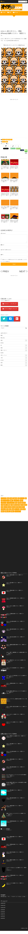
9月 (10, 509)
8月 (2, 507)
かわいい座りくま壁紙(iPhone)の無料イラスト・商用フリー (5, 207)
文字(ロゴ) (3, 509)
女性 (24, 509)
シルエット (16, 500)
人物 (1, 357)
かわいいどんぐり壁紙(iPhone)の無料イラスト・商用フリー (5, 180)
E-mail (3, 249)
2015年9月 (3, 909)
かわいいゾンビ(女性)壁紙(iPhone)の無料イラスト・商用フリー (14, 180)
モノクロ (22, 498)
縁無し (11, 500)
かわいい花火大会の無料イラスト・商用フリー (15, 636)
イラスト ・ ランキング (10, 303)
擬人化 (13, 507)
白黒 (11, 498)
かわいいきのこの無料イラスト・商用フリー (15, 605)
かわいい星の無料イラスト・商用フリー (14, 582)
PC (16, 502)
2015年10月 (3, 907)
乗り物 (2, 342)
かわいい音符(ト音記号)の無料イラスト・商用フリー (16, 706)
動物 (6, 139)
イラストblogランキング (10, 308)
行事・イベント (4, 355)
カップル (17, 509)
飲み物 (2, 352)
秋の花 (9, 507)
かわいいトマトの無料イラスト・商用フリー (15, 722)
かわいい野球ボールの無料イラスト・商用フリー (16, 735)
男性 (21, 509)
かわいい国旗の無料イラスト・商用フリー (14, 590)
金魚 (13, 509)
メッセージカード (10, 502)
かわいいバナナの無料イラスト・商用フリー (15, 883)
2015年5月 (3, 918)
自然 (1, 362)
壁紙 (9, 139)
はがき (21, 500)
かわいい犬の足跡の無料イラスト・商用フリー (15, 621)
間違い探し (3, 337)
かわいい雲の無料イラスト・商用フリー (14, 790)
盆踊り (12, 511)
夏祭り (15, 504)
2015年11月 (3, 905)
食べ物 (2, 360)
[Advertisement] (11, 109)
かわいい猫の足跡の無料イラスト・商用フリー (15, 797)
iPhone (3, 139)
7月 (11, 504)
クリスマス (3, 498)
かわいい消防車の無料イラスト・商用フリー (15, 683)
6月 (7, 509)
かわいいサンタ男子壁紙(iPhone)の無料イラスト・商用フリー (5, 221)
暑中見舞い (18, 507)
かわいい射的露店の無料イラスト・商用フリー (15, 598)
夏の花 (25, 504)
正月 (22, 504)
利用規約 (8, 828)
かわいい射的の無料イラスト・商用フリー (14, 574)
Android (19, 502)
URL (2, 254)
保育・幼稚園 (7, 504)
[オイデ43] (11, 7)
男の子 (23, 507)
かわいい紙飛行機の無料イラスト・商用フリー (15, 821)
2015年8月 (3, 911)
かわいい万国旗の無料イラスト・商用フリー (15, 613)
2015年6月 (3, 916)
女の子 (5, 507)
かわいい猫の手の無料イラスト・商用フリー (15, 852)
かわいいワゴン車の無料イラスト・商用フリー (15, 667)
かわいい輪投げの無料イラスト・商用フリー (15, 859)
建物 (1, 335)
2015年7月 (3, 913)
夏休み (2, 511)
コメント (3, 143)
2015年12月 (3, 903)
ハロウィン (3, 502)
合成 (18, 504)
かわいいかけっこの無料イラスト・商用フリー (15, 714)
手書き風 (15, 498)
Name (3, 244)
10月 (2, 504)
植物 (1, 347)
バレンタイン (17, 511)
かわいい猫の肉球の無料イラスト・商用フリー (15, 629)
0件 (7, 143)
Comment (3, 233)
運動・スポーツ (4, 350)
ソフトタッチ (6, 500)
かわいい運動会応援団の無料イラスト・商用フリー (16, 644)
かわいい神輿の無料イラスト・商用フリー (14, 805)
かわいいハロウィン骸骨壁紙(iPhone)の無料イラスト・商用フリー (14, 221)
